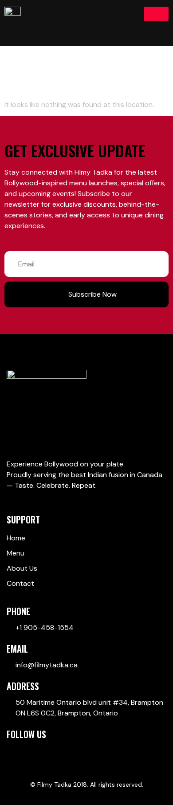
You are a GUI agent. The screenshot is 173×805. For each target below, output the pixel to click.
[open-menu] (156, 14)
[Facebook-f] (11, 752)
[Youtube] (27, 752)
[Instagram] (44, 752)
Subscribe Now (92, 294)
